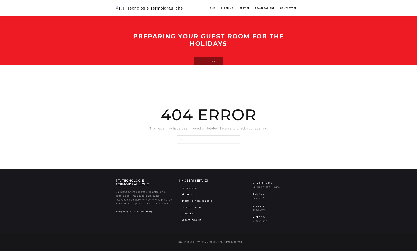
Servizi (244, 8)
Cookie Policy (136, 212)
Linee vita (187, 213)
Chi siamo (227, 8)
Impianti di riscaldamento (197, 201)
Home (211, 8)
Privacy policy (122, 212)
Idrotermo (188, 194)
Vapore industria (191, 220)
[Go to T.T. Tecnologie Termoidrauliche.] (204, 61)
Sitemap (148, 212)
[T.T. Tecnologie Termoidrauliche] (149, 8)
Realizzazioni (264, 8)
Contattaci (288, 8)
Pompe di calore (192, 207)
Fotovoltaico (189, 188)
